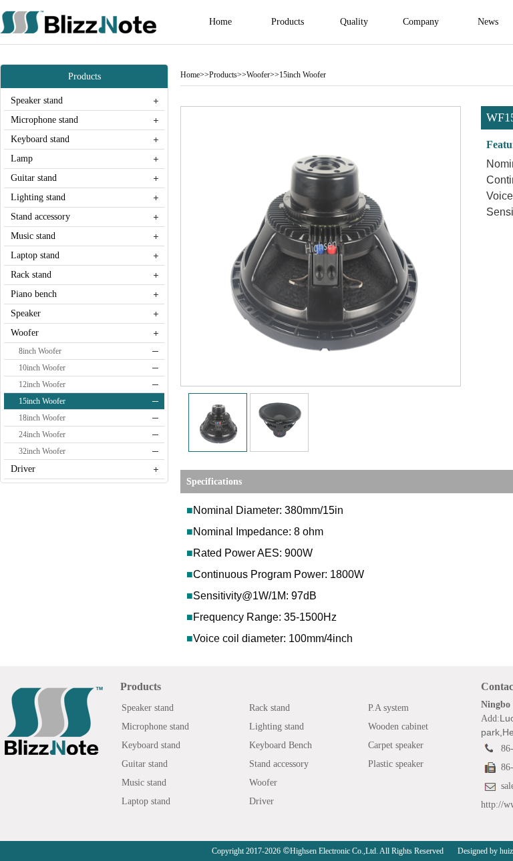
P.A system (388, 708)
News (488, 22)
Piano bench (34, 294)
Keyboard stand (40, 139)
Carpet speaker (395, 745)
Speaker (26, 313)
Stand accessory (40, 217)
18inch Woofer (42, 417)
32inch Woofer (42, 451)
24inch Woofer (42, 434)
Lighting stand (38, 197)
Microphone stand (44, 120)
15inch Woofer (42, 401)
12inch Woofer (42, 384)
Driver (23, 469)
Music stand (33, 236)
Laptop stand (35, 255)
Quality (354, 22)
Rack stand (31, 275)
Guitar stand (34, 178)
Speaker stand (37, 100)
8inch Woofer (40, 351)
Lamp (22, 159)
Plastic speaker (395, 764)
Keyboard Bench (280, 745)
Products (287, 22)
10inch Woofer (42, 367)
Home (220, 22)
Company (421, 22)
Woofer (25, 333)
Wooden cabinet (398, 727)
